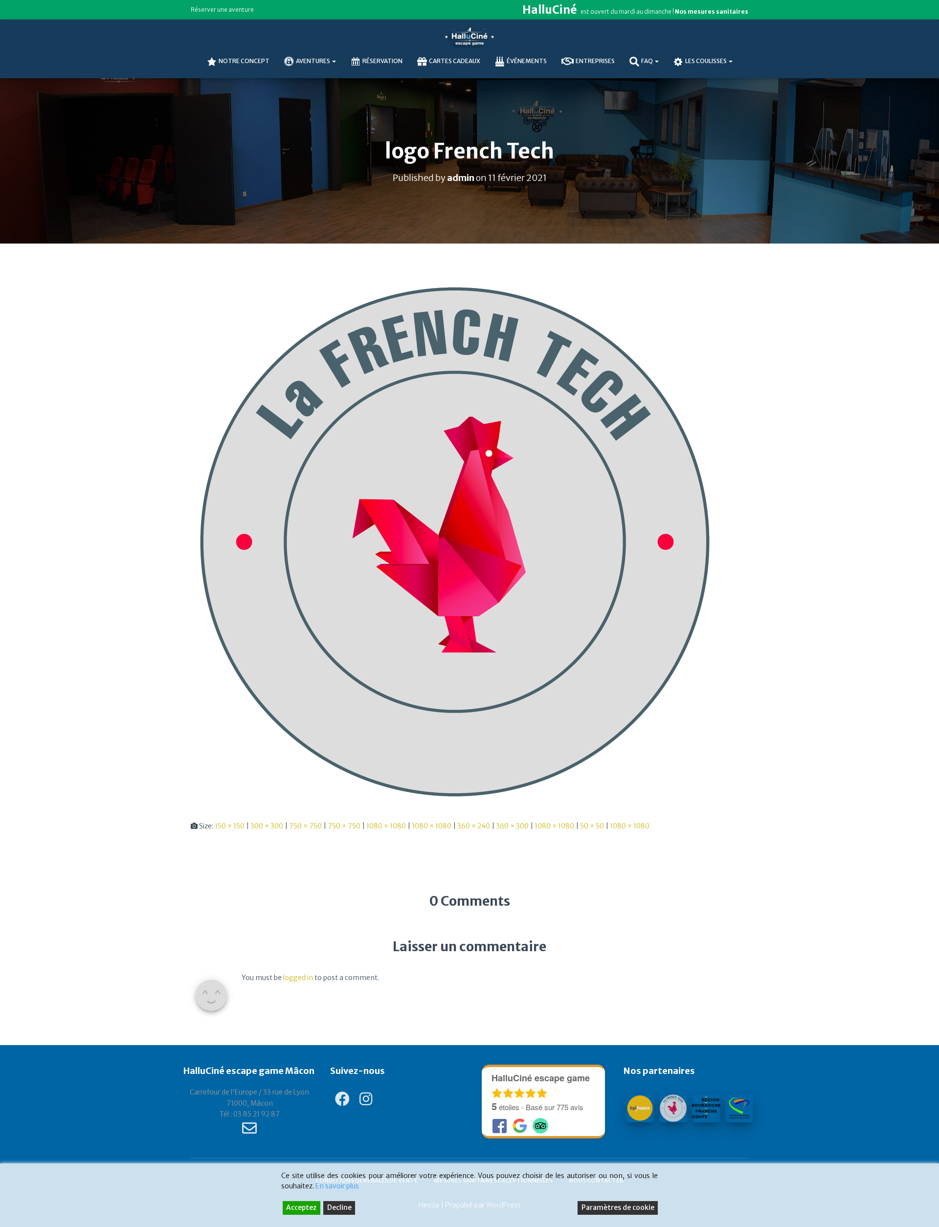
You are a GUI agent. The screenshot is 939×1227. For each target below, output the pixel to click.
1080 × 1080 (386, 826)
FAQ (647, 61)
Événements (527, 61)
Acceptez (301, 1207)
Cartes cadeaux (454, 61)
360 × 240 (473, 826)
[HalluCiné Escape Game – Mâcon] (469, 36)
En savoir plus (337, 1186)
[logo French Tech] (455, 541)
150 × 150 (230, 826)
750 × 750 (305, 826)
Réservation (382, 61)
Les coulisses (706, 61)
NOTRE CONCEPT (244, 61)
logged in (298, 977)
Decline (339, 1207)
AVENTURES (313, 61)
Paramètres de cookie (617, 1207)
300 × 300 (266, 826)
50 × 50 (592, 826)
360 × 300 (512, 826)
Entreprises (595, 61)
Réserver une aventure (222, 9)
